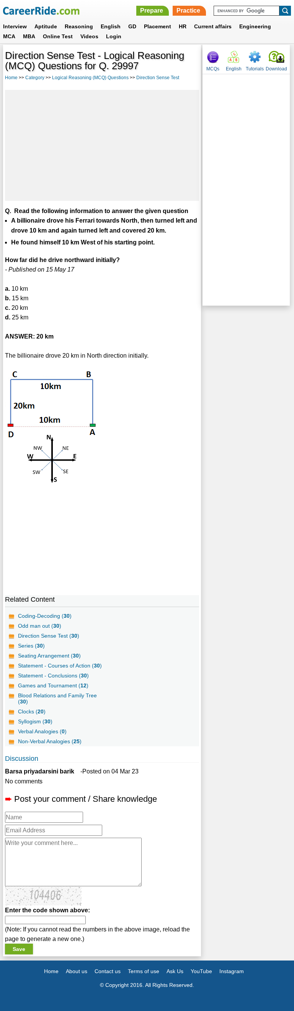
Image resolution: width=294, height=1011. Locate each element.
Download (276, 69)
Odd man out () (39, 626)
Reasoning (79, 26)
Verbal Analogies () (42, 731)
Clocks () (32, 711)
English (111, 26)
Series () (31, 646)
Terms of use (143, 971)
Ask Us (175, 971)
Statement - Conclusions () (53, 675)
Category (34, 77)
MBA (29, 36)
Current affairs (213, 26)
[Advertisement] (102, 145)
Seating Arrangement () (49, 656)
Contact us (108, 971)
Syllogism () (35, 721)
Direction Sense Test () (48, 636)
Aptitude (45, 26)
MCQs (212, 69)
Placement (157, 26)
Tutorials (255, 69)
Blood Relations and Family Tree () (57, 698)
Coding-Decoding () (45, 616)
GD (132, 26)
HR (182, 26)
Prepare (151, 10)
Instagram (231, 971)
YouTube (201, 971)
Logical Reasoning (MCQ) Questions (90, 77)
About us (76, 971)
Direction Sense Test (157, 77)
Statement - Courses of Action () (60, 666)
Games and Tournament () (53, 685)
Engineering (255, 26)
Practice (188, 10)
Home (11, 77)
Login (113, 36)
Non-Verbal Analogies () (50, 741)
